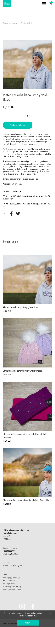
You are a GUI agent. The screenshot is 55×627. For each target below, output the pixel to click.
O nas (5, 575)
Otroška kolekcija (27, 23)
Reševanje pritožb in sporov (12, 589)
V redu (27, 622)
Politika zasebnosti (9, 580)
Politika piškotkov (9, 583)
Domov (5, 23)
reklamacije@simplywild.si (13, 566)
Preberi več (32, 615)
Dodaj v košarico (17, 125)
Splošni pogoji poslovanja (11, 577)
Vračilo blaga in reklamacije (12, 586)
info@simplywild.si (10, 554)
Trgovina (14, 23)
